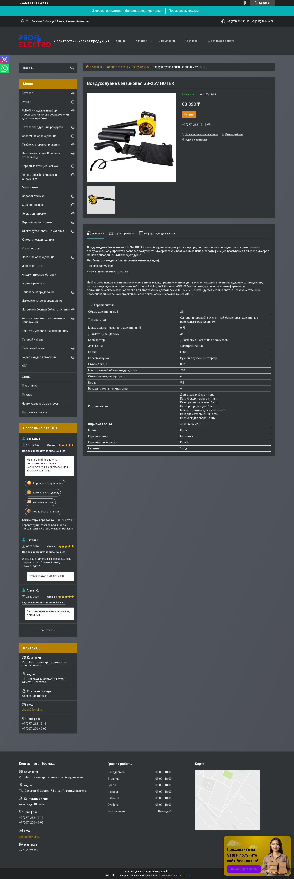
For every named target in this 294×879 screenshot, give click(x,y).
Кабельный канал (33, 348)
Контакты (191, 40)
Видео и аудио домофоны (39, 357)
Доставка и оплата (221, 40)
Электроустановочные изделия (43, 231)
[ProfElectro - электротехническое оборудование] (35, 41)
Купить (189, 114)
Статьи (26, 376)
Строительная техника (37, 222)
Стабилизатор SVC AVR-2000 (46, 576)
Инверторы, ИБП (32, 265)
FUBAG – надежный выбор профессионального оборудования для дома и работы (45, 114)
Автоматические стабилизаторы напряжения (43, 320)
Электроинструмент (35, 213)
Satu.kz (165, 871)
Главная (120, 40)
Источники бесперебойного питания (46, 309)
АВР (25, 365)
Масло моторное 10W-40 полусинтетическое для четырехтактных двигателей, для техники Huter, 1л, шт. (47, 465)
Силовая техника (33, 204)
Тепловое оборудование (38, 292)
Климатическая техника (38, 239)
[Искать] (72, 68)
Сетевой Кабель (32, 339)
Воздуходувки (140, 66)
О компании (167, 40)
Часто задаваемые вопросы (40, 403)
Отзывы (27, 394)
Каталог (141, 40)
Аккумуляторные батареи (39, 274)
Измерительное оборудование (42, 300)
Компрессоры (31, 248)
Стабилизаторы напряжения (41, 144)
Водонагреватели (34, 283)
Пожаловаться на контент (175, 875)
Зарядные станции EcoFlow (40, 166)
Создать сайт (27, 2)
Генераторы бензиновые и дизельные (39, 176)
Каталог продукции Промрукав (42, 127)
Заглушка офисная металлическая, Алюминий (48, 613)
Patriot (26, 101)
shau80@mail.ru (32, 709)
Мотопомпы (30, 187)
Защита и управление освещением (45, 331)
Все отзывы (48, 630)
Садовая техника (116, 66)
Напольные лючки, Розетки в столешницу (41, 155)
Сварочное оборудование (39, 136)
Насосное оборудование (38, 257)
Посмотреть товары (184, 11)
